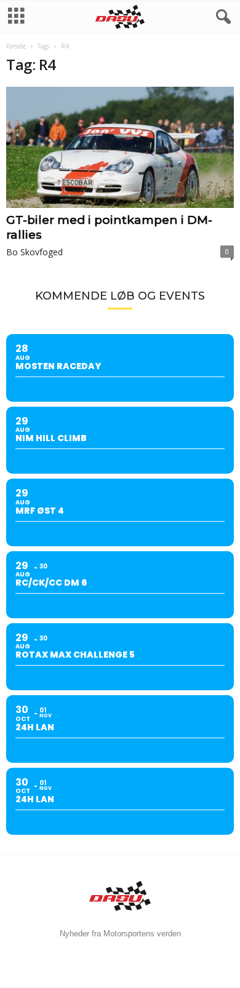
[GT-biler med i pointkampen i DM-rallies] (120, 147)
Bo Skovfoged (34, 252)
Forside (16, 46)
